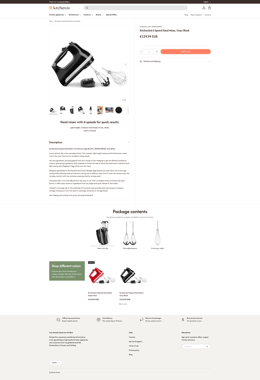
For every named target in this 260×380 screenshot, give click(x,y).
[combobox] (135, 7)
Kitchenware (74, 14)
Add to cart (185, 51)
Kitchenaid (143, 27)
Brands (98, 14)
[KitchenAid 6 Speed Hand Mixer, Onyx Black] (134, 275)
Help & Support (196, 15)
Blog (186, 15)
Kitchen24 (57, 372)
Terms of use (134, 346)
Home (51, 21)
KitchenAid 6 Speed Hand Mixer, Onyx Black (67, 21)
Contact (207, 15)
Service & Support (135, 341)
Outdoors (87, 14)
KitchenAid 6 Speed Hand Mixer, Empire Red (100, 294)
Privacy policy (134, 350)
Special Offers (111, 14)
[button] (209, 7)
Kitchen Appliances (56, 14)
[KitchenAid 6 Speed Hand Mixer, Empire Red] (102, 275)
